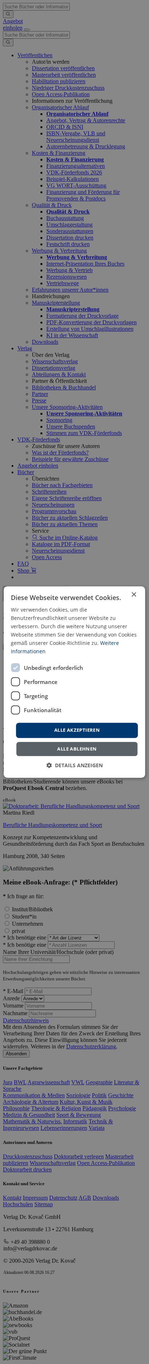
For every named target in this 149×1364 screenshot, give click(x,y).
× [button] (133, 594)
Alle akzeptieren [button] (77, 730)
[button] (74, 765)
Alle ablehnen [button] (77, 749)
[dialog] (74, 682)
